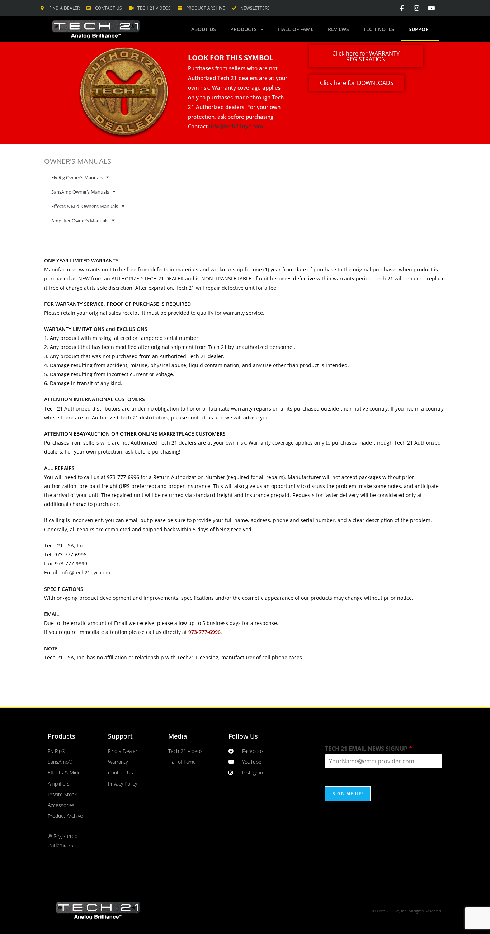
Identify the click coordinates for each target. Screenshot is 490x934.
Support (420, 29)
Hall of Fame (296, 29)
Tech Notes (378, 29)
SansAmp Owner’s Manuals (80, 192)
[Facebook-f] (402, 8)
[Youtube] (431, 8)
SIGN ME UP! (348, 794)
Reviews (338, 29)
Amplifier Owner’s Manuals (79, 220)
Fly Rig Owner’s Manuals (77, 177)
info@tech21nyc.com (236, 126)
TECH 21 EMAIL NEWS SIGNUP (368, 749)
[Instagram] (416, 8)
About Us (203, 29)
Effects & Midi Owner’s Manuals (84, 206)
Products (243, 29)
